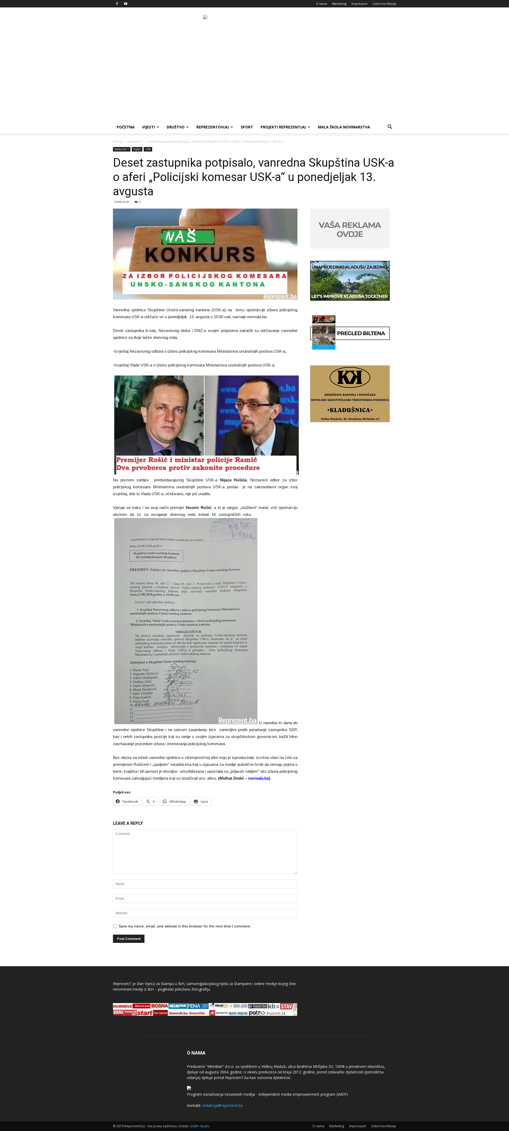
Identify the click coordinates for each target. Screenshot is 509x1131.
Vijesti (148, 126)
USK (148, 149)
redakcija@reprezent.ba (222, 1105)
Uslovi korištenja (384, 4)
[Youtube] (126, 3)
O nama (321, 4)
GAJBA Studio (199, 1126)
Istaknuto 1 (135, 141)
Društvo (176, 126)
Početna (126, 126)
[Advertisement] (254, 81)
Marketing (339, 4)
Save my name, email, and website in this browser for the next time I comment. (185, 926)
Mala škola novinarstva (344, 126)
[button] (389, 127)
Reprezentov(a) (212, 126)
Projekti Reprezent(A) (283, 126)
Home (117, 141)
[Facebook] (117, 3)
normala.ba (258, 778)
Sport (247, 126)
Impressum (360, 4)
